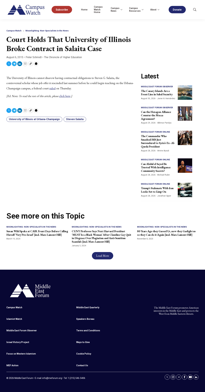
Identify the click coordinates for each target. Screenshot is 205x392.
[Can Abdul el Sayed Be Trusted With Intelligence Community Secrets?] (185, 165)
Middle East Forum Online (155, 132)
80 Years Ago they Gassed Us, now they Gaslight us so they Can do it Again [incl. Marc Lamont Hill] (166, 233)
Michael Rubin (163, 175)
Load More (102, 255)
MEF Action (12, 365)
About (153, 9)
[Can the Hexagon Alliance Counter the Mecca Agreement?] (185, 113)
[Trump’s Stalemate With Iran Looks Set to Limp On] (185, 190)
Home (84, 9)
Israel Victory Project (17, 342)
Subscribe (62, 9)
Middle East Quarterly (87, 307)
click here (64, 96)
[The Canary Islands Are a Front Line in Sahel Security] (185, 92)
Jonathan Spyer (164, 196)
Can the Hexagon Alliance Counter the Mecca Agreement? (156, 115)
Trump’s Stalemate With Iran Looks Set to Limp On (157, 189)
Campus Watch (13, 30)
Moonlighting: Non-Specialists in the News (47, 30)
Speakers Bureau (85, 319)
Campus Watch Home (98, 10)
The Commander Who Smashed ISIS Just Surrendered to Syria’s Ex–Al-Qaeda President (158, 141)
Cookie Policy (83, 353)
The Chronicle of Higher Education (63, 57)
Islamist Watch (14, 319)
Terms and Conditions (88, 330)
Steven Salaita (75, 119)
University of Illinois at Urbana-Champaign (34, 119)
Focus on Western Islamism (21, 353)
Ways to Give (83, 342)
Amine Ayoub (163, 151)
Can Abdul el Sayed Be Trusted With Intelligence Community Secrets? (156, 167)
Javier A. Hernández (166, 98)
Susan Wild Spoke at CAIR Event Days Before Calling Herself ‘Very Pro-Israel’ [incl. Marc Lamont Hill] (37, 233)
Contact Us (82, 365)
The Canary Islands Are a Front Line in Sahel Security (156, 92)
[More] (121, 9)
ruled (52, 88)
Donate (177, 9)
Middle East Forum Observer (157, 86)
